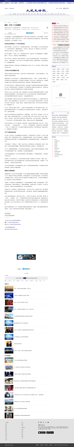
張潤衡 (62, 75)
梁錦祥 (58, 71)
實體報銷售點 (12, 8)
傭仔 (58, 75)
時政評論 (9, 22)
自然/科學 (52, 13)
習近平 (22, 280)
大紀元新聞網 (15, 22)
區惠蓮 (54, 81)
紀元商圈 (60, 8)
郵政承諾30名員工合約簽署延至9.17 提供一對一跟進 (61, 62)
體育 (58, 13)
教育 (61, 13)
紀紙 (56, 13)
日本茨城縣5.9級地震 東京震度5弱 (59, 50)
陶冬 (53, 79)
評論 (40, 13)
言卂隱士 (63, 77)
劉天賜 (63, 69)
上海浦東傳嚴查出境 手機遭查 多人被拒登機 (61, 57)
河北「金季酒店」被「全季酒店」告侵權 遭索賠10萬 (61, 41)
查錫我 (62, 79)
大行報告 (55, 150)
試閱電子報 (7, 8)
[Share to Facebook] (27, 33)
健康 (46, 13)
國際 (29, 13)
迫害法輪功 (10, 280)
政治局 (40, 280)
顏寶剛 (58, 73)
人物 (6, 439)
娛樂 (64, 13)
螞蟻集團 (18, 280)
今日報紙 (6, 422)
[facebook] (41, 422)
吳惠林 (54, 77)
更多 (66, 79)
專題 (6, 436)
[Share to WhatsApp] (31, 33)
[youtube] (48, 422)
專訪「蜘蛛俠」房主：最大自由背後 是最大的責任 (61, 54)
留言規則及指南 (6, 275)
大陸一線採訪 (56, 153)
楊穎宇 (63, 73)
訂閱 (31, 278)
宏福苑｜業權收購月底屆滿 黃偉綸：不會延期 (61, 39)
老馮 (68, 77)
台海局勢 (55, 142)
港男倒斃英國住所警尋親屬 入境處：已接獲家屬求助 (61, 32)
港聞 (24, 13)
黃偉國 (54, 73)
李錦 (66, 75)
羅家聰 (67, 71)
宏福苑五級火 (56, 156)
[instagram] (38, 422)
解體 (14, 280)
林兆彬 (54, 75)
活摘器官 (26, 280)
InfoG (35, 13)
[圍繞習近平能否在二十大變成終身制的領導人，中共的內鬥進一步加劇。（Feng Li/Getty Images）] (26, 27)
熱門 (21, 13)
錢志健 (54, 71)
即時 (18, 13)
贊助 (57, 8)
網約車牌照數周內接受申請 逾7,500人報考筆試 (61, 27)
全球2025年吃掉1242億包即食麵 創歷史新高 (61, 52)
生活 (43, 13)
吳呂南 (63, 71)
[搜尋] (68, 8)
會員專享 (14, 13)
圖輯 (22, 436)
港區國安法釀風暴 (57, 151)
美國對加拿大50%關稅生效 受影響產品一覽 (61, 25)
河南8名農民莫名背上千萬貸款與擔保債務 (61, 37)
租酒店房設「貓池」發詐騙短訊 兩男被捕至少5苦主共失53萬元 (61, 55)
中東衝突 (55, 145)
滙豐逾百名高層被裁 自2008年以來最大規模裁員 (61, 49)
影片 (6, 424)
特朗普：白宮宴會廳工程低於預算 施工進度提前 (61, 34)
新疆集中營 (32, 280)
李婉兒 (58, 77)
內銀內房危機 (56, 148)
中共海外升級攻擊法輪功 (58, 154)
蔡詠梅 (67, 73)
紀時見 (55, 139)
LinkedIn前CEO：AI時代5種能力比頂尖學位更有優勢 (61, 36)
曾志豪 (54, 69)
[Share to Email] (33, 33)
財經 (32, 13)
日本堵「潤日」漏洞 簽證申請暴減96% (60, 60)
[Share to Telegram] (30, 33)
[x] (46, 422)
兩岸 (26, 13)
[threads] (43, 422)
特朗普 (36, 280)
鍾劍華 (58, 69)
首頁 (10, 13)
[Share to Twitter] (28, 33)
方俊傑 (67, 69)
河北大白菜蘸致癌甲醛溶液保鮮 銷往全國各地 (61, 59)
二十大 (6, 281)
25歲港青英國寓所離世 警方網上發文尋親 (61, 47)
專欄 (37, 13)
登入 (25, 278)
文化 (48, 13)
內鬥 (44, 280)
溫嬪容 (57, 79)
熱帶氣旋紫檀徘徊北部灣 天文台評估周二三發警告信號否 (61, 29)
